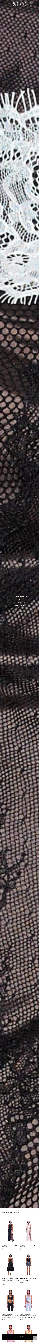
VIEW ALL (33, 1213)
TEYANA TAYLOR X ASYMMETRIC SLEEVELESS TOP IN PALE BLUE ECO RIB (28, 1315)
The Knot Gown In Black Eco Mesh (10, 1246)
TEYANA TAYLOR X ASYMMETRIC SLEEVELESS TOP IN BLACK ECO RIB (10, 1315)
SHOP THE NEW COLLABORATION (19, 610)
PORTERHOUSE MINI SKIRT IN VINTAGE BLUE (28, 1279)
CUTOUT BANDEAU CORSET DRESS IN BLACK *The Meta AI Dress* (10, 1280)
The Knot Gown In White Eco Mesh (28, 1246)
